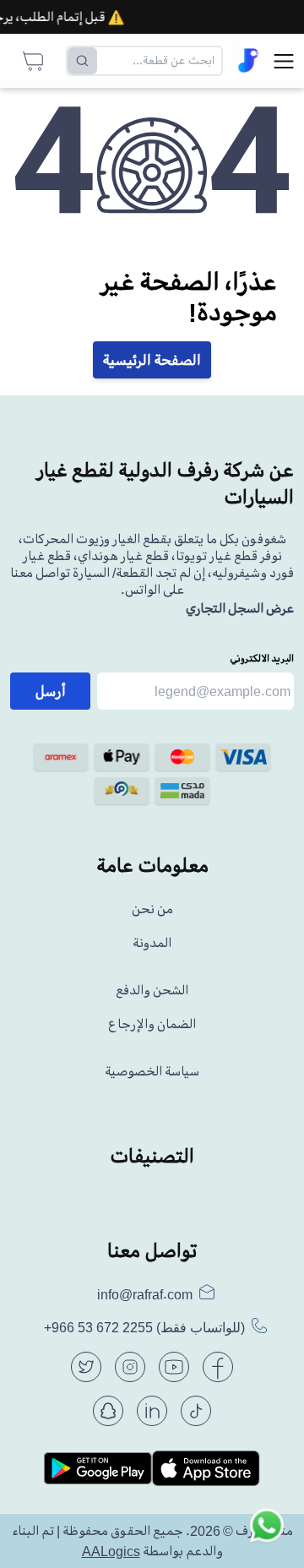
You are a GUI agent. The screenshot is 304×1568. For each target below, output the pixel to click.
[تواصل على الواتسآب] (267, 1531)
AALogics (111, 1551)
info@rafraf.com (145, 1294)
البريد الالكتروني (262, 658)
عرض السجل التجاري (240, 608)
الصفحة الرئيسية (152, 360)
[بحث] (82, 60)
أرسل (50, 691)
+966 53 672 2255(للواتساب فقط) (144, 1327)
